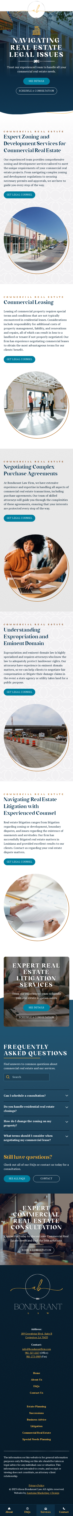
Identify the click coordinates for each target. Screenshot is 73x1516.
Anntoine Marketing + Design (43, 1493)
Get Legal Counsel (19, 194)
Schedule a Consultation (36, 90)
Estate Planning (36, 1406)
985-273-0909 (33, 1356)
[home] (36, 10)
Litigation (37, 1426)
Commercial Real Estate (36, 1432)
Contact (46, 1178)
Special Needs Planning (36, 1439)
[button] (45, 1510)
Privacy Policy (36, 1485)
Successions (36, 1413)
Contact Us (36, 1392)
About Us (36, 1379)
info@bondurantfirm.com (36, 1349)
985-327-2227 (32, 1352)
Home (36, 1373)
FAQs (36, 1386)
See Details (36, 81)
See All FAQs (17, 1178)
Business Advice (36, 1419)
